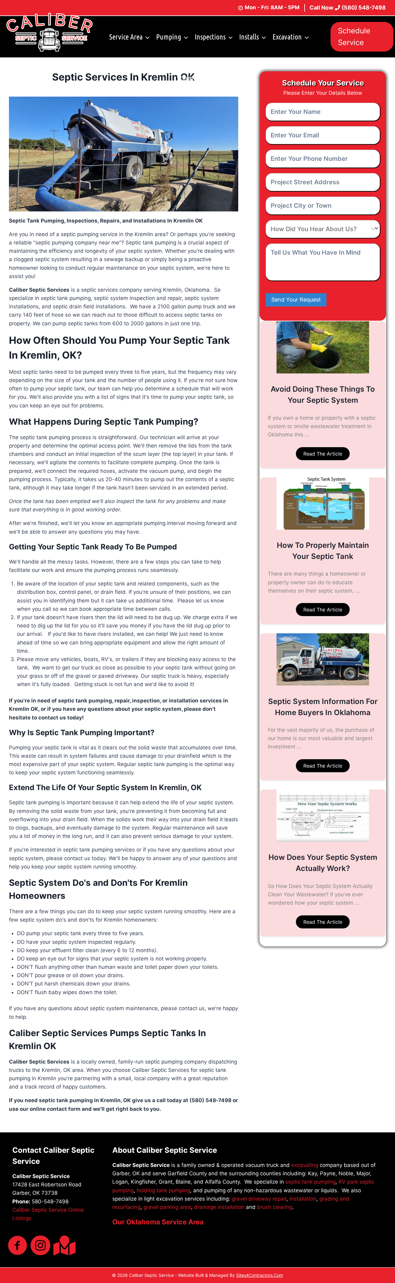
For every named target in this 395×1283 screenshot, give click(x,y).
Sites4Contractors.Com (259, 1275)
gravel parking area (167, 1207)
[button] (323, 453)
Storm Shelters (197, 77)
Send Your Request (296, 299)
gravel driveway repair (259, 1199)
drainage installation (219, 1207)
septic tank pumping (310, 1182)
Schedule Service (354, 36)
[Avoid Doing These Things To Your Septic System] (322, 372)
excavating (304, 1165)
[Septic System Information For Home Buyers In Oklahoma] (322, 684)
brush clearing (274, 1207)
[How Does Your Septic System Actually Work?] (322, 840)
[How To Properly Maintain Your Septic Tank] (322, 528)
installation (302, 1199)
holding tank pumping (163, 1190)
